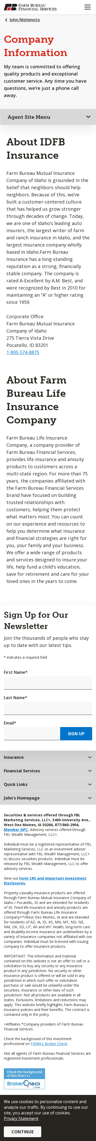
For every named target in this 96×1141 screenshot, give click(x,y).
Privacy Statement (21, 1118)
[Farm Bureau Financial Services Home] (30, 7)
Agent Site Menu (29, 117)
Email (10, 723)
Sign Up (76, 734)
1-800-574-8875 (22, 352)
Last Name (15, 697)
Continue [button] (23, 1132)
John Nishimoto (25, 20)
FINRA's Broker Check (49, 1043)
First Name (16, 672)
